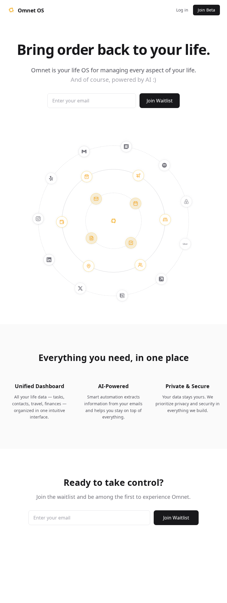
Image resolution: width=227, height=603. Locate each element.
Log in (182, 10)
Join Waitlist (160, 100)
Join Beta (206, 10)
